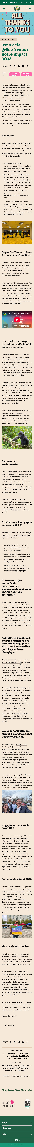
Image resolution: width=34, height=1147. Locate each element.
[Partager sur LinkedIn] (15, 66)
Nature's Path (26, 74)
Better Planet (14, 74)
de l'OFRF (18, 608)
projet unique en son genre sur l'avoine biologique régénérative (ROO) (16, 535)
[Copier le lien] (27, 66)
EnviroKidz (25, 357)
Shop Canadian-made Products (16, 2)
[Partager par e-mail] (23, 66)
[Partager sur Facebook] (10, 66)
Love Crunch (6, 283)
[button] (26, 8)
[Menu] (4, 8)
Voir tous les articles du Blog (15, 1076)
